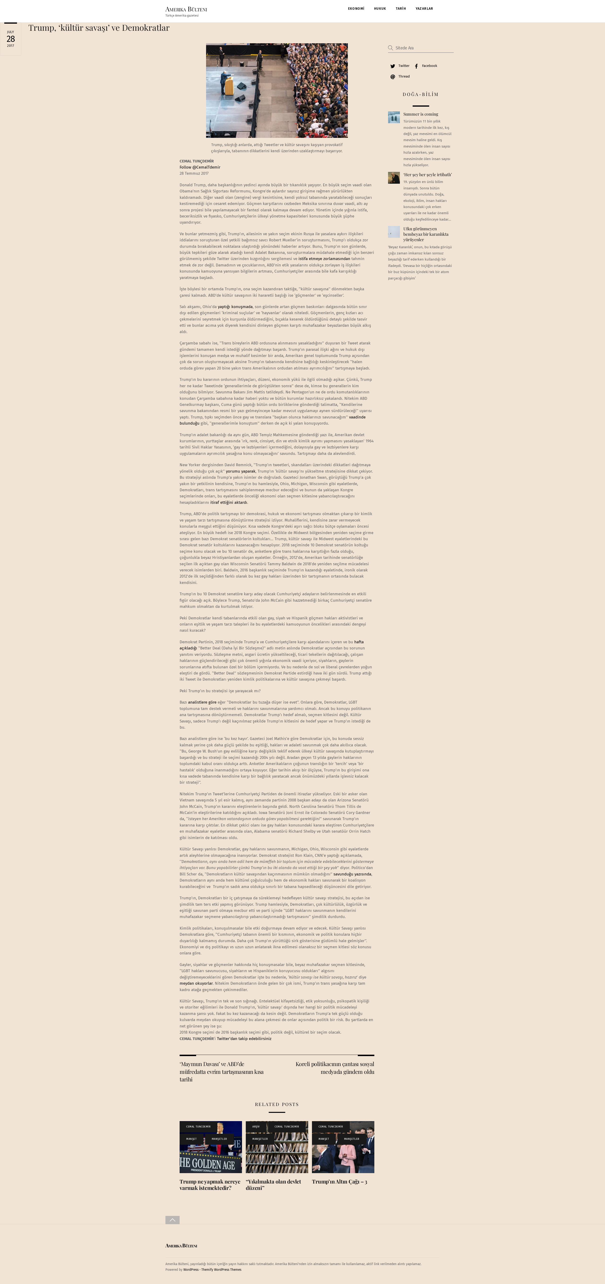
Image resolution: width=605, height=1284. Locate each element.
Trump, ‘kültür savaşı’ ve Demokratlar (99, 27)
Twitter (404, 66)
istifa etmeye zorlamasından (323, 258)
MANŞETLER (219, 1138)
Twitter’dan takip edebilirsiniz (244, 1038)
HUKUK (380, 9)
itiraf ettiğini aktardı (228, 502)
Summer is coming (420, 114)
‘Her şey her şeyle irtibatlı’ (427, 174)
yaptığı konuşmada (235, 306)
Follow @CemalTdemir (200, 167)
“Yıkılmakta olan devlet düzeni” (273, 1184)
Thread (404, 76)
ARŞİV (256, 1126)
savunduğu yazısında (352, 874)
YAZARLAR (424, 9)
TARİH (401, 9)
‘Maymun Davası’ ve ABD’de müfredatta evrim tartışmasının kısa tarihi (222, 1071)
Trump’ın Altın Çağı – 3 (339, 1181)
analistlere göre (202, 702)
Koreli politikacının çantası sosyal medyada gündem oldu (335, 1067)
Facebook (429, 66)
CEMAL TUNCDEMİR (198, 1126)
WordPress (191, 1270)
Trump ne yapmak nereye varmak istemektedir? (210, 1184)
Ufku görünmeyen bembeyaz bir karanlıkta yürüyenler (426, 234)
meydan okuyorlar (196, 983)
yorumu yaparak (240, 471)
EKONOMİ (356, 9)
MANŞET (191, 1138)
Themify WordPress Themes (221, 1270)
